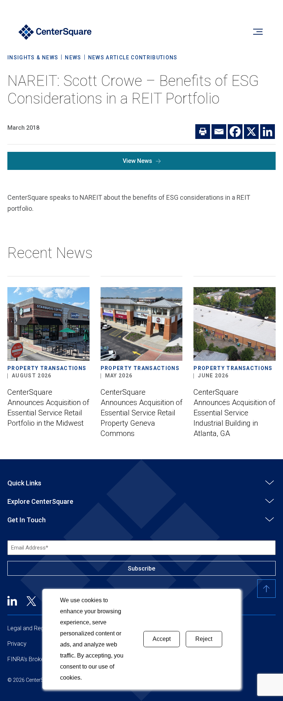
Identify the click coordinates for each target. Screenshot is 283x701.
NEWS (73, 57)
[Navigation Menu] (258, 33)
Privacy (17, 643)
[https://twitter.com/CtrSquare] (31, 601)
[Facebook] (235, 131)
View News (137, 160)
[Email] (219, 131)
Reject (203, 639)
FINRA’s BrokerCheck (34, 659)
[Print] (202, 131)
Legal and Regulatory (34, 628)
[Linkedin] (267, 131)
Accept (162, 639)
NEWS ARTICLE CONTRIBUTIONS (133, 57)
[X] (251, 131)
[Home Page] (55, 33)
